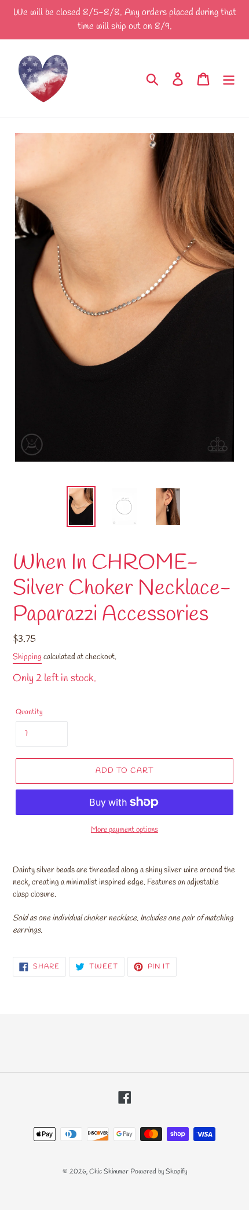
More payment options (124, 830)
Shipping (27, 657)
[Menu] (228, 78)
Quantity (29, 712)
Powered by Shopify (158, 1171)
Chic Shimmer (109, 1171)
